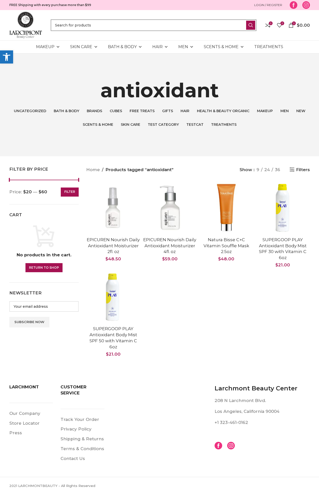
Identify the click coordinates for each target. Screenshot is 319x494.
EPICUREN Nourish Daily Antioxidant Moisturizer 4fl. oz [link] (169, 245)
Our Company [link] (24, 413)
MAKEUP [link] (45, 46)
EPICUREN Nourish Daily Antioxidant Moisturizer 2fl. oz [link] (113, 245)
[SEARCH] (250, 25)
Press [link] (15, 432)
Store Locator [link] (24, 423)
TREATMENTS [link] (268, 46)
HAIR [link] (157, 46)
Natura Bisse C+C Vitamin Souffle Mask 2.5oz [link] (226, 245)
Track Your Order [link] (80, 419)
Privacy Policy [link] (76, 428)
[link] (6, 57)
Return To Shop (44, 267)
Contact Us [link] (73, 458)
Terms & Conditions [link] (82, 448)
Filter (69, 192)
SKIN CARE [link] (81, 46)
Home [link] (93, 169)
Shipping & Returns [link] (82, 438)
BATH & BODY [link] (122, 46)
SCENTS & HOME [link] (221, 46)
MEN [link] (183, 46)
